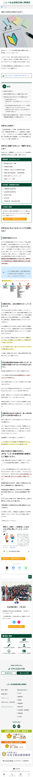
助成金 (19, 700)
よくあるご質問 (25, 673)
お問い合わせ (9, 673)
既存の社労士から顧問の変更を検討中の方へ (17, 75)
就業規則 (20, 703)
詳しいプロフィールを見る (16, 626)
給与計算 (20, 707)
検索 (30, 576)
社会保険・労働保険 (23, 710)
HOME (17, 769)
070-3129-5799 (18, 669)
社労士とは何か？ (8, 91)
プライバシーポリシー (7, 707)
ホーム (4, 775)
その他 (19, 716)
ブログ (19, 693)
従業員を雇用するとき (10, 99)
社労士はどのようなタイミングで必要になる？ (16, 97)
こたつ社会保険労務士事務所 (16, 2)
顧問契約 (20, 697)
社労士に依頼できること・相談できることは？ (16, 94)
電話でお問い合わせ (12, 775)
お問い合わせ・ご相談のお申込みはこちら (14, 219)
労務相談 (20, 713)
